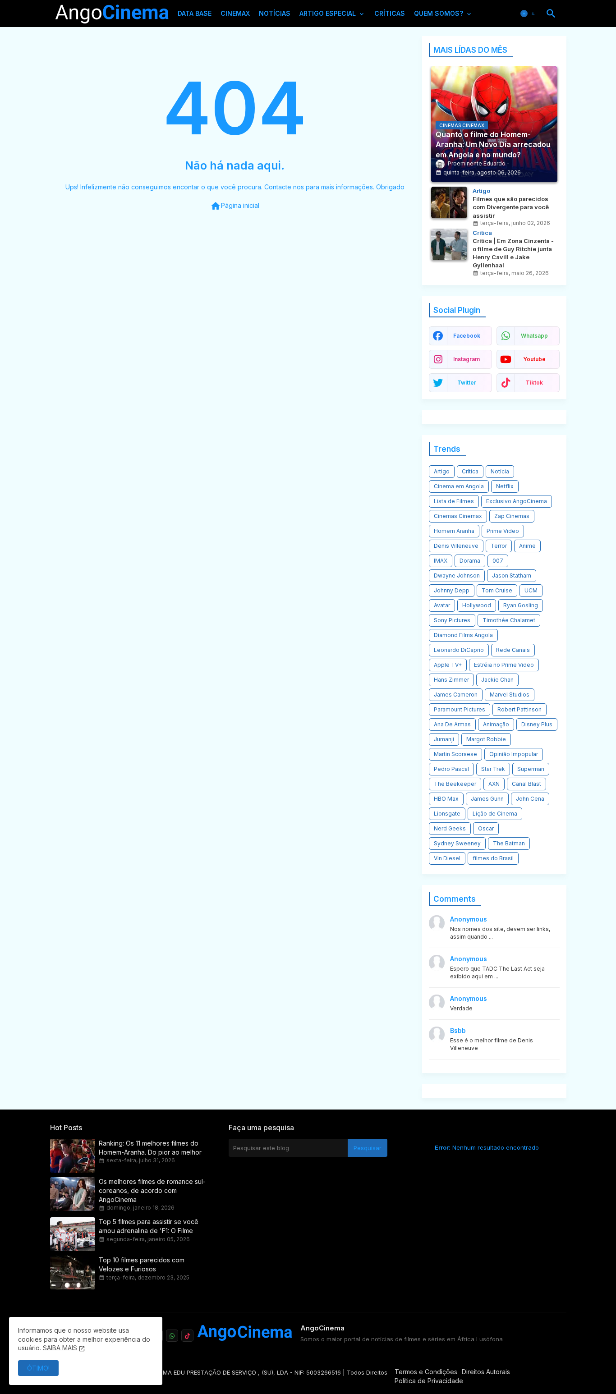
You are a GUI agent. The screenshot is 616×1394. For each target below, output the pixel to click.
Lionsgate (447, 813)
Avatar (442, 605)
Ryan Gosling (520, 605)
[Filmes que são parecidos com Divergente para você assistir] (449, 202)
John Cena (530, 798)
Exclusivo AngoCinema (516, 501)
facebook (466, 335)
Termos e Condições (426, 1372)
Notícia (500, 471)
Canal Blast (526, 783)
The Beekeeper (455, 783)
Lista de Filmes (454, 501)
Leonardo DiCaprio (459, 650)
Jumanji (444, 739)
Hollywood (476, 605)
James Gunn (487, 798)
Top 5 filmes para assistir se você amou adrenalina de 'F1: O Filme (148, 1226)
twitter (466, 382)
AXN (494, 783)
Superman (530, 769)
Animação (496, 724)
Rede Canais (513, 650)
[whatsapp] (172, 1336)
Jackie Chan (497, 679)
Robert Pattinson (519, 709)
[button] (528, 13)
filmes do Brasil (493, 858)
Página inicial (234, 206)
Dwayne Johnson (457, 575)
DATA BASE (194, 13)
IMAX (440, 560)
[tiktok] (187, 1336)
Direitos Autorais (486, 1372)
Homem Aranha (454, 530)
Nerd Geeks (450, 828)
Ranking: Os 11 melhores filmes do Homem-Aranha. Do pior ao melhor (150, 1147)
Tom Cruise (497, 590)
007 (497, 560)
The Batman (509, 843)
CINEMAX (235, 13)
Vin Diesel (447, 858)
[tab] (194, 16)
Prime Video (503, 530)
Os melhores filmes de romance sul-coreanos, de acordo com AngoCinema (152, 1190)
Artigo (442, 471)
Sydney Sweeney (457, 843)
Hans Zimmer (451, 679)
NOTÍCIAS (274, 13)
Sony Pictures (452, 620)
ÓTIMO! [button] (38, 1368)
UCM (531, 590)
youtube (534, 359)
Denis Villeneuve (456, 545)
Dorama (470, 560)
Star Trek (493, 769)
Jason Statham (511, 575)
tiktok (534, 382)
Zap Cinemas (511, 516)
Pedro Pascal (451, 769)
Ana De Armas (452, 724)
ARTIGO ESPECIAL (327, 13)
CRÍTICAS (389, 13)
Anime (527, 545)
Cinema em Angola (459, 486)
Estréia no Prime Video (504, 664)
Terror (499, 545)
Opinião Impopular (513, 754)
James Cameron (456, 694)
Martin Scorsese (455, 754)
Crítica (470, 471)
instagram (466, 359)
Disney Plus (536, 724)
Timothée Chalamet (509, 620)
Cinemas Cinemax (458, 516)
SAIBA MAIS (60, 1348)
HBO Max (446, 798)
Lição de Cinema (495, 813)
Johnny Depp (451, 590)
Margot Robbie (486, 739)
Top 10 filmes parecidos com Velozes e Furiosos (141, 1264)
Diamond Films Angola (463, 635)
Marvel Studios (509, 694)
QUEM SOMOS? (438, 13)
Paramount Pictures (459, 709)
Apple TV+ (448, 664)
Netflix (505, 486)
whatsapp (534, 335)
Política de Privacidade (429, 1381)
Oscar (486, 828)
